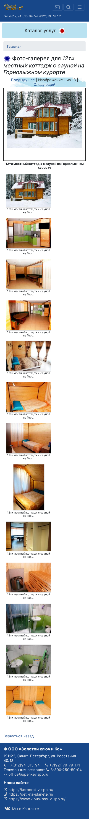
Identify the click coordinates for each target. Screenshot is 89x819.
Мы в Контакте (25, 808)
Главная (14, 46)
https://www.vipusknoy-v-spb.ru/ (36, 799)
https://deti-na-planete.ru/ (30, 794)
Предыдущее (23, 80)
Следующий (44, 84)
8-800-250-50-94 (65, 769)
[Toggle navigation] (79, 7)
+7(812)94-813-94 (20, 16)
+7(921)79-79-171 (49, 16)
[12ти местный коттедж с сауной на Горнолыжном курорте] (28, 190)
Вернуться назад (18, 736)
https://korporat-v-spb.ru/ (30, 789)
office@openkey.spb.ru (27, 774)
